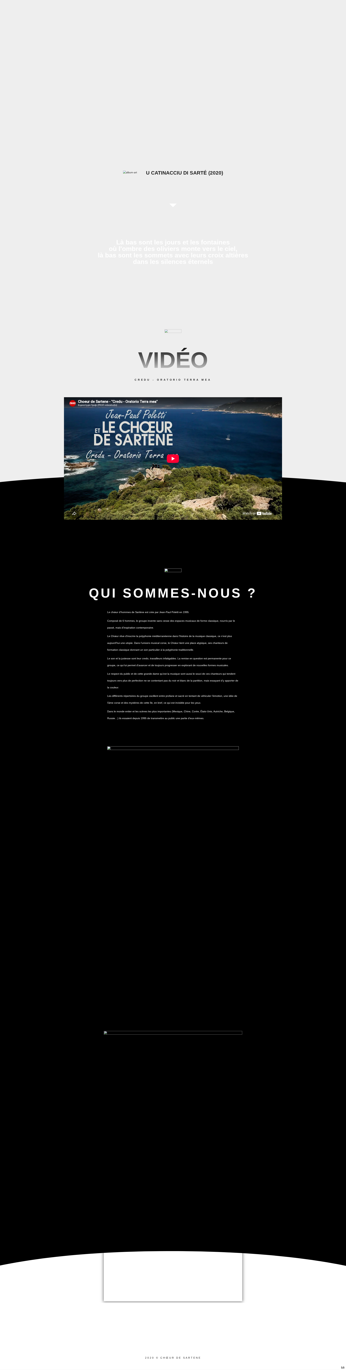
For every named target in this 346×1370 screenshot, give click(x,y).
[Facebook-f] (162, 1329)
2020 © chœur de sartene (173, 1357)
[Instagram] (184, 1329)
